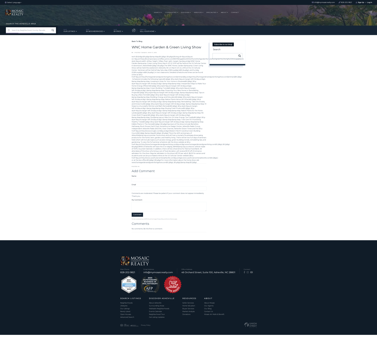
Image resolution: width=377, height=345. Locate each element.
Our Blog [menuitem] (208, 309)
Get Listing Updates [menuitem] (156, 317)
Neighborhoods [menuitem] (126, 303)
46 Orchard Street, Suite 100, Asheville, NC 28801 (208, 272)
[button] (53, 30)
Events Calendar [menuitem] (155, 311)
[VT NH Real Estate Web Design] (250, 325)
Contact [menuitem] (235, 12)
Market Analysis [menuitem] (188, 311)
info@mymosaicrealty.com (158, 272)
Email (134, 185)
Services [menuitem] (198, 12)
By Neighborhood (94, 31)
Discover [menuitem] (185, 12)
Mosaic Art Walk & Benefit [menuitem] (214, 314)
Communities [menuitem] (171, 12)
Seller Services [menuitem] (188, 303)
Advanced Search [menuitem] (127, 317)
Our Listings (69, 31)
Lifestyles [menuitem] (123, 306)
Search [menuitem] (157, 12)
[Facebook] (244, 272)
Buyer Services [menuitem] (188, 309)
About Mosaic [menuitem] (209, 303)
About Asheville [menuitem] (155, 303)
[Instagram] (248, 272)
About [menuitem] (224, 12)
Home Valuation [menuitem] (188, 306)
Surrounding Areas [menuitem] (156, 306)
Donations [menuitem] (186, 314)
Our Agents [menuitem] (208, 306)
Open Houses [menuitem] (125, 314)
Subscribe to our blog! (223, 44)
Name (134, 176)
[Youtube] (251, 272)
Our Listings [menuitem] (125, 309)
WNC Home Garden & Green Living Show (166, 47)
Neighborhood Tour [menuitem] (157, 314)
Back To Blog (137, 41)
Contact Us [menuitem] (208, 311)
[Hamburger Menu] (370, 12)
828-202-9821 (127, 272)
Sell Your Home (147, 31)
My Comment (137, 200)
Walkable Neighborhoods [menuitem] (159, 309)
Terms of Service (170, 219)
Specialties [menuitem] (211, 12)
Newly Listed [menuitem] (125, 311)
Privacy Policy (160, 219)
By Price (117, 31)
